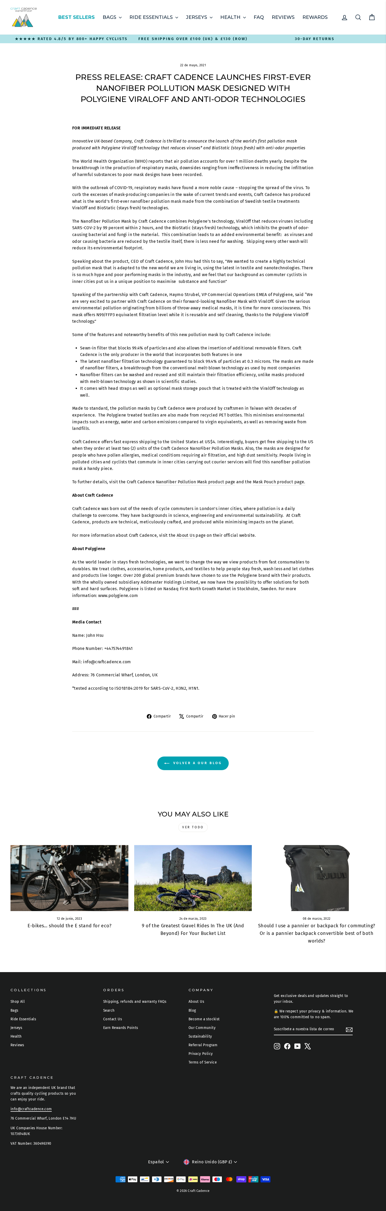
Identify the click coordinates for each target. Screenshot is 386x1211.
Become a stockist (204, 1019)
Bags (110, 17)
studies (188, 381)
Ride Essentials (151, 17)
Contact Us (112, 1019)
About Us (186, 535)
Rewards (315, 17)
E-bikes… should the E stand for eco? (69, 926)
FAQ (259, 17)
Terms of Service (203, 1062)
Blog (192, 1010)
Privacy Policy (201, 1053)
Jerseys (197, 17)
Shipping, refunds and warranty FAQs (134, 1001)
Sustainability (200, 1036)
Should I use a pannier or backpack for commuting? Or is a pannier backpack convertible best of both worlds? (316, 933)
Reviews (283, 17)
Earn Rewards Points (120, 1028)
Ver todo (193, 827)
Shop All (18, 1001)
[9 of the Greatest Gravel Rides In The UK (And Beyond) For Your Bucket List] (193, 878)
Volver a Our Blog (196, 763)
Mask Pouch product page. (279, 481)
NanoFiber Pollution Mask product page (195, 481)
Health (231, 17)
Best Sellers (76, 17)
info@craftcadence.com (31, 1109)
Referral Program (203, 1045)
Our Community (202, 1028)
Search (108, 1010)
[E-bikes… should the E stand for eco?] (69, 878)
